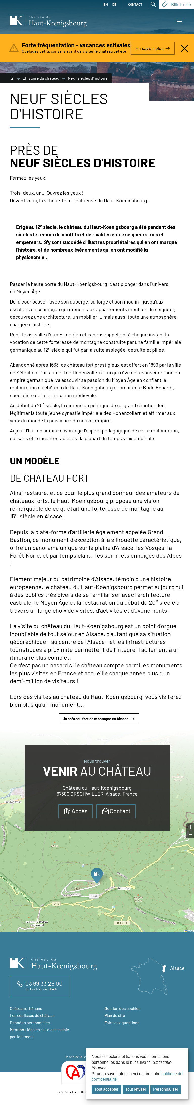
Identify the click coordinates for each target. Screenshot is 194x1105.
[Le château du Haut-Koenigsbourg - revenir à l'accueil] (48, 21)
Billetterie (181, 4)
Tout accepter (106, 1089)
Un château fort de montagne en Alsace (95, 718)
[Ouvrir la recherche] (153, 4)
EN (106, 4)
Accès (79, 810)
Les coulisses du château (32, 1015)
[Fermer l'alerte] (184, 48)
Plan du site (115, 1015)
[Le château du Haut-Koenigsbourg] (12, 78)
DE (114, 4)
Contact (135, 4)
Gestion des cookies (122, 1008)
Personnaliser (165, 1089)
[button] (96, 877)
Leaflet (190, 930)
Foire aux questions (122, 1022)
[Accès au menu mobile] (180, 21)
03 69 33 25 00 (44, 983)
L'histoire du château (41, 78)
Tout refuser (135, 1089)
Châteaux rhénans (26, 1008)
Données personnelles (30, 1022)
